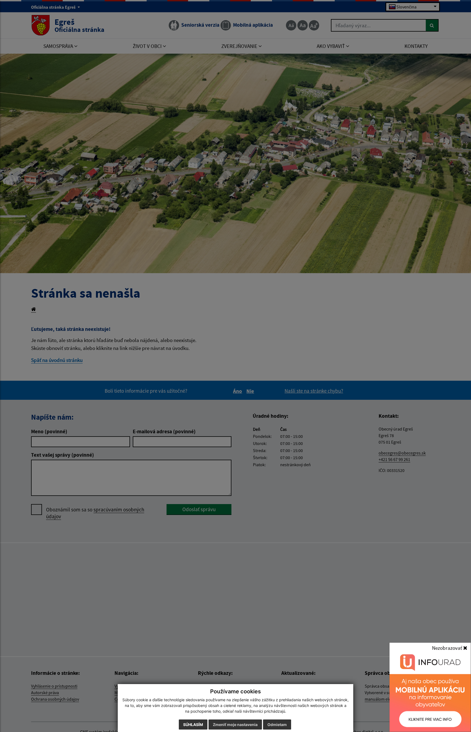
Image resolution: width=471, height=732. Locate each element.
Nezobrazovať (447, 648)
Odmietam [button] (277, 724)
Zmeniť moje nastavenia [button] (235, 724)
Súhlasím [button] (193, 724)
